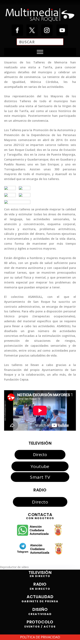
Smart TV (40, 477)
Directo (40, 454)
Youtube (40, 466)
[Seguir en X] (32, 30)
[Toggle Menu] (40, 52)
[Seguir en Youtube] (62, 30)
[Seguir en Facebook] (17, 30)
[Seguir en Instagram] (47, 30)
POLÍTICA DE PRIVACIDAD (40, 637)
